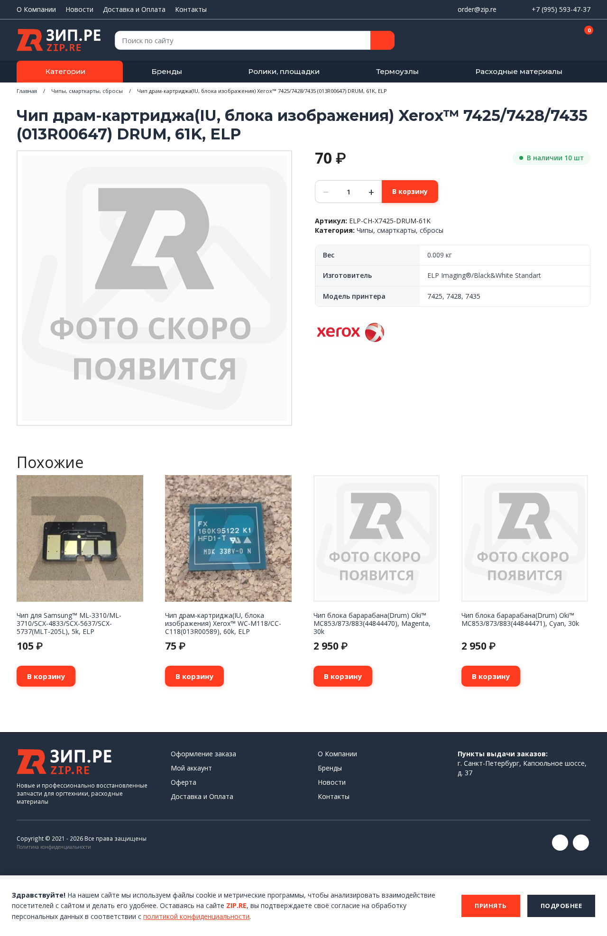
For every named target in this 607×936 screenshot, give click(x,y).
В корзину (410, 191)
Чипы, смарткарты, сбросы (87, 90)
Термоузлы (397, 71)
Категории (65, 71)
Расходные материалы (518, 71)
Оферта (183, 782)
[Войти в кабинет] (549, 40)
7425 (434, 296)
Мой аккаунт (191, 767)
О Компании (36, 9)
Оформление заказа (203, 753)
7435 (472, 296)
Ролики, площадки (284, 71)
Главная (27, 90)
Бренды (166, 71)
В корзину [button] (46, 676)
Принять (491, 905)
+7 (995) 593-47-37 (561, 9)
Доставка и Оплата (134, 9)
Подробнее (561, 905)
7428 (453, 296)
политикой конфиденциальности (196, 916)
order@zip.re (477, 9)
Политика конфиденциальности (54, 847)
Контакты (191, 9)
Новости (79, 9)
